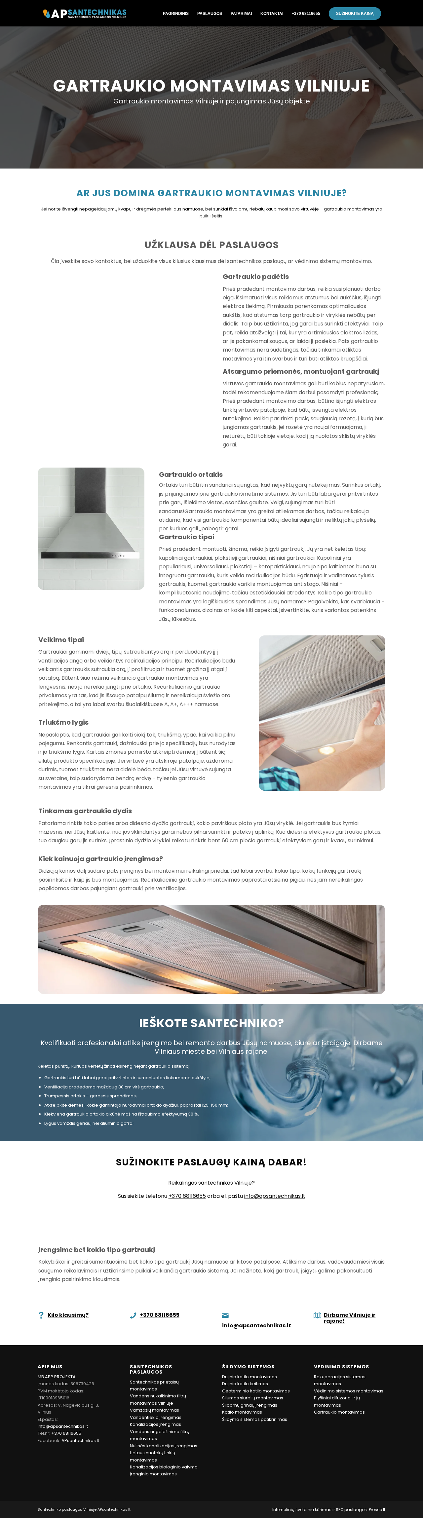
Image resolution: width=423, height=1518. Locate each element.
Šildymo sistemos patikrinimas (254, 1419)
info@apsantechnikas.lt (274, 1196)
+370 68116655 (187, 1196)
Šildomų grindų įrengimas (249, 1405)
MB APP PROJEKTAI (57, 1377)
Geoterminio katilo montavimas (256, 1391)
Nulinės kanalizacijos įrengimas (163, 1446)
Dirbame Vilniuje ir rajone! (349, 1318)
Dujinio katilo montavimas (249, 1377)
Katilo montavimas (242, 1412)
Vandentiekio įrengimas (155, 1417)
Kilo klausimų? (68, 1315)
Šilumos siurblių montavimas (252, 1398)
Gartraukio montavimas (339, 1412)
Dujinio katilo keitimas (245, 1384)
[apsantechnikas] (85, 13)
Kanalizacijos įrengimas (155, 1424)
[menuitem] (176, 13)
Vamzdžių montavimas (154, 1410)
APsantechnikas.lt (80, 1440)
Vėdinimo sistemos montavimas (348, 1391)
